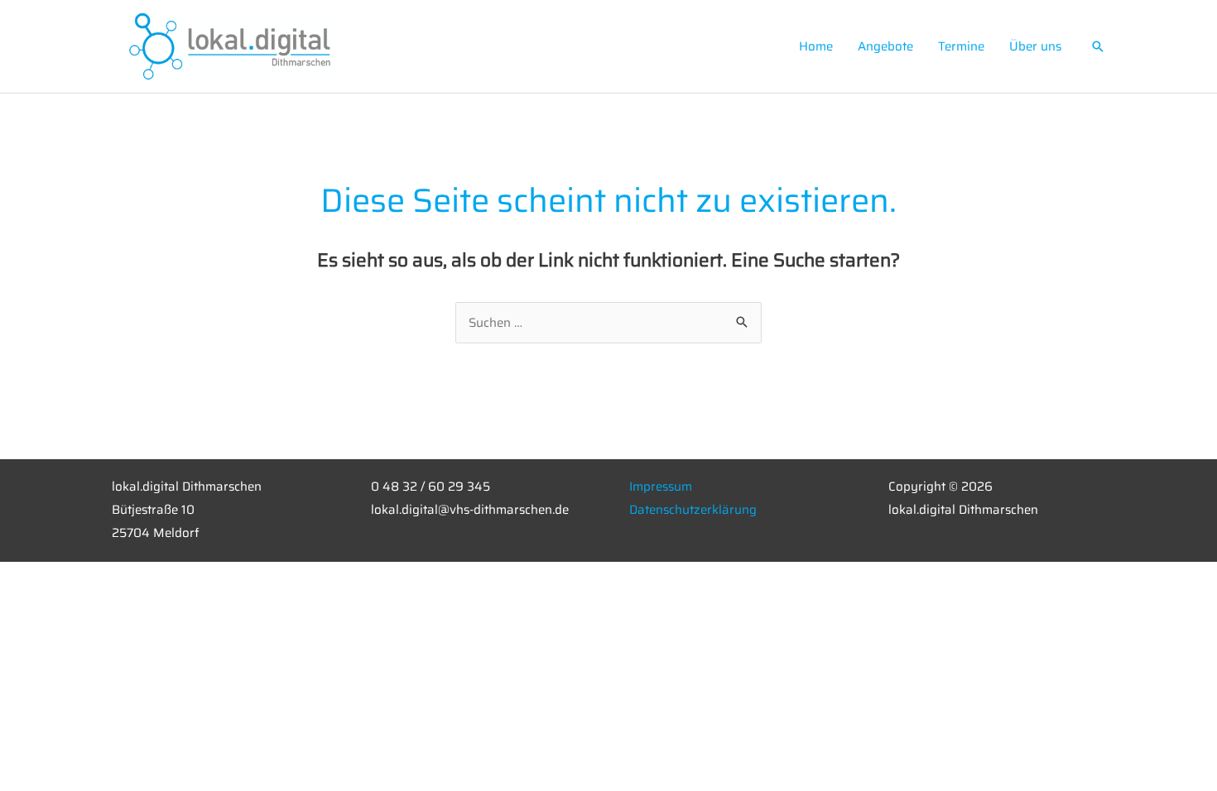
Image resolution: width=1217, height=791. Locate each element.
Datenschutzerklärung (693, 510)
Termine (961, 46)
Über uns (1035, 46)
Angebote (885, 46)
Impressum (660, 486)
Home (816, 46)
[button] (1097, 46)
